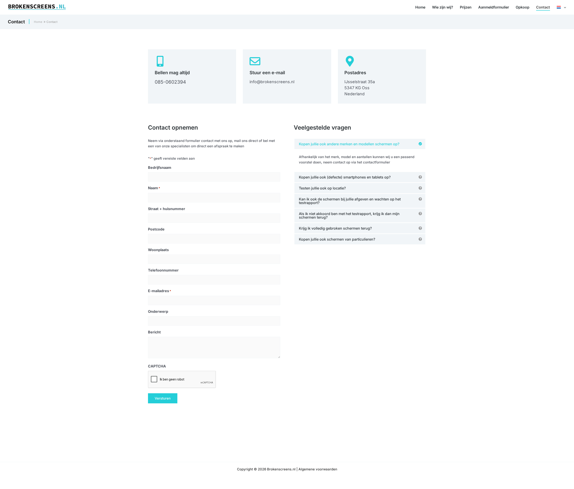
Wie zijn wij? (442, 7)
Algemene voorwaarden (317, 469)
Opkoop (522, 7)
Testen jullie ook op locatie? (322, 188)
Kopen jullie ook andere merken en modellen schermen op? (349, 144)
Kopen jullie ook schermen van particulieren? (337, 239)
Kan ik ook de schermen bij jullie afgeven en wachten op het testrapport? (350, 201)
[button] (564, 7)
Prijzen (466, 7)
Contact (543, 7)
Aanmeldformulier (493, 7)
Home (420, 7)
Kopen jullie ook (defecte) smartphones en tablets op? (345, 177)
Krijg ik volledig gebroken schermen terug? (335, 228)
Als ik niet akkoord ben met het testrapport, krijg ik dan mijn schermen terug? (349, 215)
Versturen (163, 398)
